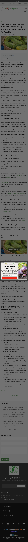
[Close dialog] (26, 263)
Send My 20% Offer (9, 277)
